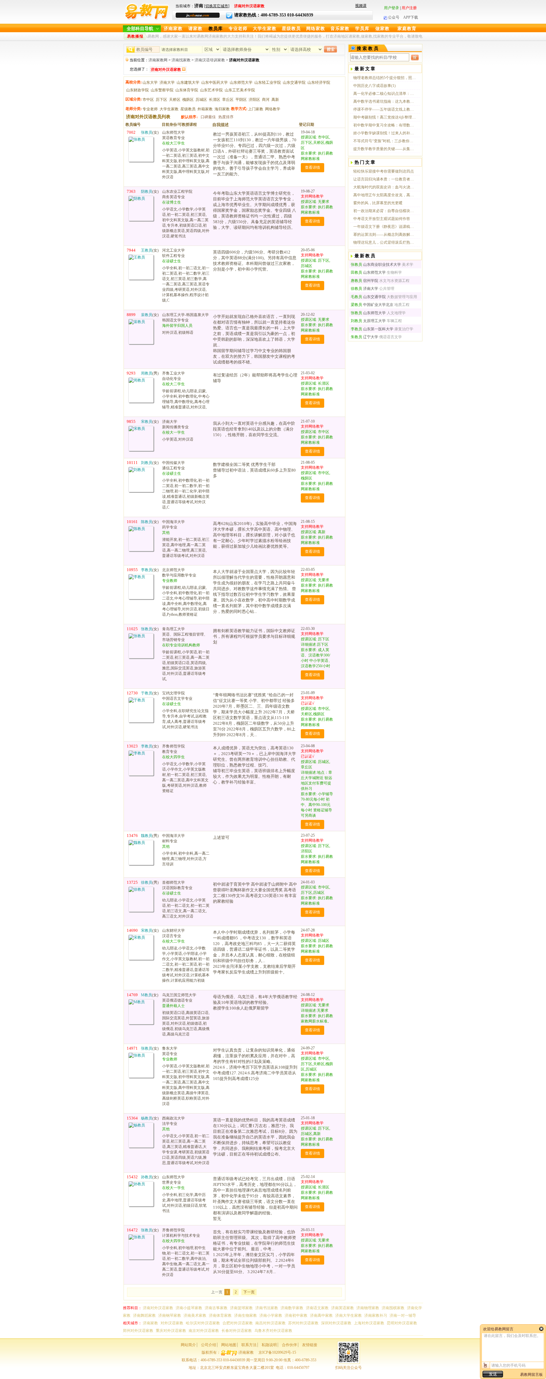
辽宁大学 (364, 337)
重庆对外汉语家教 (171, 1330)
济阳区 (254, 99)
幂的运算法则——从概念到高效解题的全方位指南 (384, 234)
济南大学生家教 (348, 1315)
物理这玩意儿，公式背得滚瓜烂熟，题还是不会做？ (384, 242)
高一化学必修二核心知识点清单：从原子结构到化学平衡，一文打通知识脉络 (384, 93)
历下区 (161, 99)
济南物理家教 (367, 1308)
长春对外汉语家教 (236, 1330)
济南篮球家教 (241, 1308)
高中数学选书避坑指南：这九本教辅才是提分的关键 (384, 101)
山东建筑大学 (188, 82)
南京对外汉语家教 (204, 1330)
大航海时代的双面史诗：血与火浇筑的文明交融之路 (384, 187)
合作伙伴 (289, 1345)
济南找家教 (181, 60)
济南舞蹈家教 (144, 1315)
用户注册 (409, 8)
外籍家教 (205, 109)
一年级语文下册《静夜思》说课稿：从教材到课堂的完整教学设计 (384, 226)
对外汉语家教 (172, 1323)
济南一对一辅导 (403, 1315)
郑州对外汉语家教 (138, 1330)
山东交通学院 (294, 82)
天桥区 (174, 99)
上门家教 (255, 109)
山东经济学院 (318, 82)
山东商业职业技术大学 (376, 264)
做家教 (382, 28)
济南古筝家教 (216, 1308)
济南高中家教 (321, 1315)
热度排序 (226, 117)
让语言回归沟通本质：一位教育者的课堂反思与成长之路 (384, 179)
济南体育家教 (220, 1315)
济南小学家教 (270, 1315)
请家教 (195, 28)
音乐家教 (340, 28)
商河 (266, 99)
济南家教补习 (375, 1315)
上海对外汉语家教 (369, 1323)
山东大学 (150, 82)
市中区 (148, 99)
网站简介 (188, 1345)
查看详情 (312, 167)
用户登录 (391, 8)
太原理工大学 (368, 321)
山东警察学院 (162, 90)
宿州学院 (364, 280)
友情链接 (309, 1345)
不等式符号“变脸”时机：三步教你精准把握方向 (384, 141)
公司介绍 (208, 1345)
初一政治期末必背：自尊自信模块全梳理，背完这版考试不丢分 (384, 211)
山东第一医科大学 (372, 329)
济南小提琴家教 (189, 1308)
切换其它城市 (216, 6)
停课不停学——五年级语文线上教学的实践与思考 (384, 109)
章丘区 (228, 99)
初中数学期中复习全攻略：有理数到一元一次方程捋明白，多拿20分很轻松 (384, 125)
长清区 (214, 99)
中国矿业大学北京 (372, 304)
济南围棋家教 (393, 1308)
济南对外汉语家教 (158, 1308)
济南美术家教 (195, 1315)
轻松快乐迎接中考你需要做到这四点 (383, 171)
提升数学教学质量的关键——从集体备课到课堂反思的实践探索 (384, 149)
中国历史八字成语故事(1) (374, 85)
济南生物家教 (245, 1315)
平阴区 (241, 99)
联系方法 (249, 1345)
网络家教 (315, 28)
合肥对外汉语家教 (237, 1323)
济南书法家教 (266, 1308)
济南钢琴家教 (169, 1315)
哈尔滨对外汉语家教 (203, 1323)
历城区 (201, 99)
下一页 (249, 1292)
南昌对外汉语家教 (270, 1323)
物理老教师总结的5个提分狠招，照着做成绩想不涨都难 (384, 78)
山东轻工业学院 (267, 82)
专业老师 (237, 28)
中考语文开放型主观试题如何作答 (381, 219)
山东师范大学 (241, 82)
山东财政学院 (137, 90)
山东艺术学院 (211, 90)
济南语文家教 (317, 1308)
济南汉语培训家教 (210, 60)
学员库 (362, 28)
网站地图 (228, 1345)
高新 (275, 99)
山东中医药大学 (214, 82)
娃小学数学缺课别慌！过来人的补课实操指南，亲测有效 (384, 133)
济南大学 (167, 82)
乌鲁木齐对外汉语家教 (273, 1330)
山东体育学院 (186, 90)
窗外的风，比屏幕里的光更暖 (378, 203)
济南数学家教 (292, 1308)
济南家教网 (158, 60)
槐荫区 (188, 99)
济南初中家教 (296, 1315)
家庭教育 (406, 28)
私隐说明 (269, 1345)
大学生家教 (264, 28)
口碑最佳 (208, 117)
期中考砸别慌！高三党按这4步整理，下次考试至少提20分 (384, 117)
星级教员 (291, 28)
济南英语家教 (342, 1308)
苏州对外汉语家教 (303, 1323)
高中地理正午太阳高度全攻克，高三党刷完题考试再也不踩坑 (384, 195)
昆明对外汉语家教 (402, 1323)
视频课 (361, 5)
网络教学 (272, 109)
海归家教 (222, 109)
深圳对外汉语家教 (336, 1323)
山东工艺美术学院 (240, 90)
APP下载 (410, 17)
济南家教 (173, 28)
